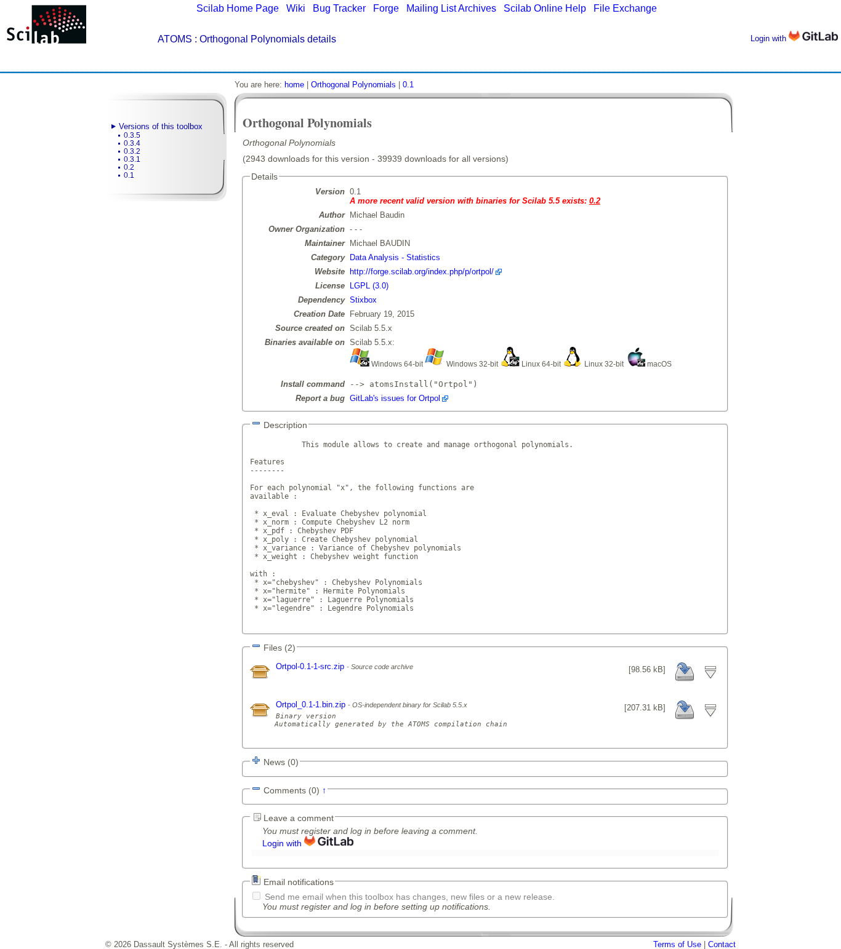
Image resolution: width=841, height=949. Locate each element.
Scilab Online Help (545, 8)
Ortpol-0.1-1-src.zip (311, 666)
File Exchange (625, 8)
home (294, 84)
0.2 (129, 167)
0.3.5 (132, 135)
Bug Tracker (339, 8)
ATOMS (175, 39)
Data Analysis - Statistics (395, 257)
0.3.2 (132, 151)
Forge (386, 8)
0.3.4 (132, 143)
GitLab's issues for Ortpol (395, 398)
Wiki (295, 8)
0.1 (129, 175)
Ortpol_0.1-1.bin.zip (312, 704)
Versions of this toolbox (161, 126)
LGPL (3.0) (369, 285)
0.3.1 (132, 159)
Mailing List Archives (451, 8)
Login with (769, 38)
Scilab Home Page (237, 8)
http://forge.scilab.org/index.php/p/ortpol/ (422, 271)
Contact (722, 944)
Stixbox (363, 299)
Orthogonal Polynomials (353, 84)
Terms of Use (677, 944)
